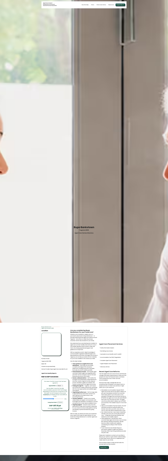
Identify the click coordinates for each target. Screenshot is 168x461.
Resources (111, 5)
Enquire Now (119, 4)
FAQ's (92, 5)
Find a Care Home (101, 5)
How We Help (85, 5)
